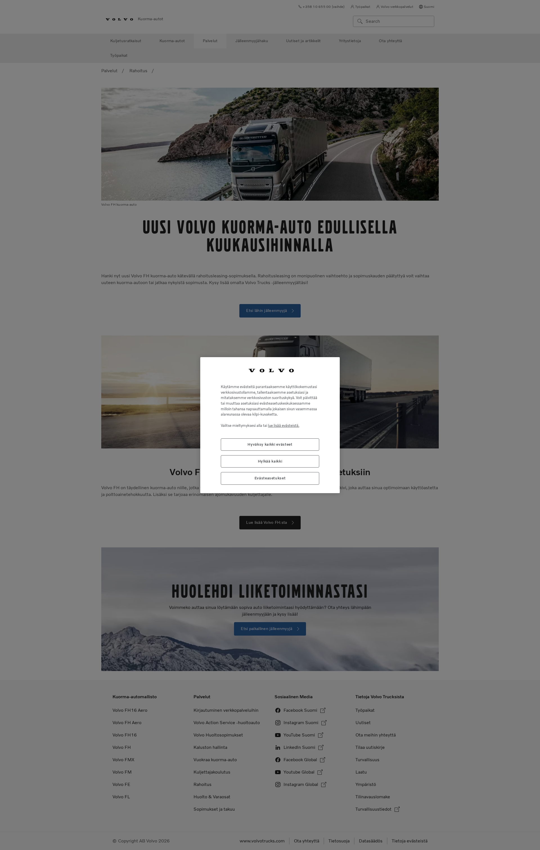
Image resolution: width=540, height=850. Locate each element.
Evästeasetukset (270, 478)
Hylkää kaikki (270, 461)
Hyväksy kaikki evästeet (270, 444)
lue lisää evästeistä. (283, 425)
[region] (270, 425)
